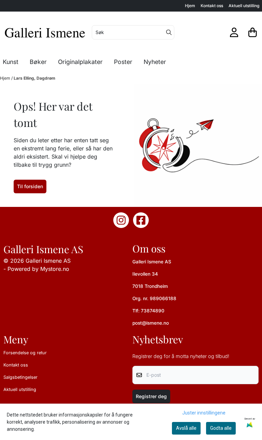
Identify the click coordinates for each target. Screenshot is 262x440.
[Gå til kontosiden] (234, 32)
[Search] (169, 32)
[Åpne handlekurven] (252, 32)
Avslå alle (186, 428)
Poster (123, 61)
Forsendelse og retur (25, 352)
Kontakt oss (212, 5)
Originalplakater (80, 61)
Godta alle (221, 428)
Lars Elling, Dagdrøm (34, 78)
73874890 (152, 310)
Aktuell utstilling (244, 5)
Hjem (190, 5)
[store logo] (45, 32)
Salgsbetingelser (20, 377)
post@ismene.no (150, 323)
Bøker (38, 61)
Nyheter (155, 61)
